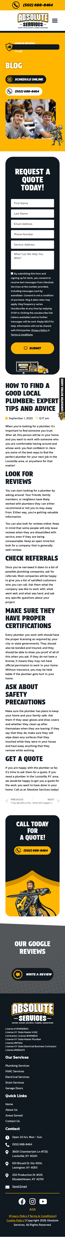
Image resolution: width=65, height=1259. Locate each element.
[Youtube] (43, 1201)
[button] (54, 20)
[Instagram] (32, 1201)
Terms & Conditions (22, 334)
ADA (32, 1209)
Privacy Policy (39, 330)
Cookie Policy (15, 1220)
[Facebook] (21, 1201)
